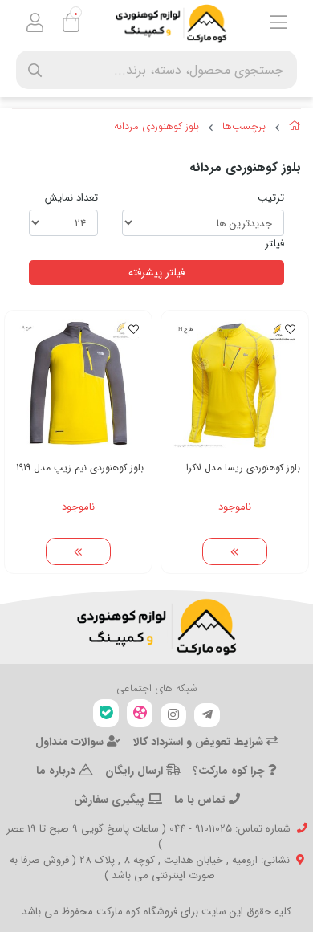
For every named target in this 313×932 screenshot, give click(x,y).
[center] (35, 70)
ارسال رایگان (135, 770)
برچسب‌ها (244, 127)
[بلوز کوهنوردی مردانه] (156, 627)
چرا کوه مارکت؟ (230, 770)
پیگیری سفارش (111, 799)
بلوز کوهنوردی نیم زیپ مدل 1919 (80, 467)
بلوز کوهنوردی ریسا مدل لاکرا (243, 467)
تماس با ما (201, 799)
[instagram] (173, 715)
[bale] (106, 713)
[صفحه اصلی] (295, 128)
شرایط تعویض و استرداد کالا (199, 742)
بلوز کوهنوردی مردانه (156, 127)
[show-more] (235, 551)
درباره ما (57, 770)
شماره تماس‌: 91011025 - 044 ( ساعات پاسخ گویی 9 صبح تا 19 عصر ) (148, 836)
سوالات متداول (71, 742)
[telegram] (207, 715)
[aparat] (140, 713)
